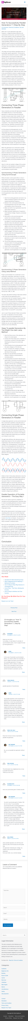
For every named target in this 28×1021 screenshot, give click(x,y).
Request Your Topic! (6, 1007)
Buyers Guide (5, 975)
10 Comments (5, 27)
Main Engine (4, 984)
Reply (24, 647)
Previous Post (14, 607)
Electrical (11, 27)
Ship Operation (5, 993)
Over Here (8, 518)
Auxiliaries (16, 27)
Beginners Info (5, 971)
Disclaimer (4, 1000)
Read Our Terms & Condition (16, 960)
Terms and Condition (6, 1003)
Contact (3, 998)
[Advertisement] (14, 880)
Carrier (3, 977)
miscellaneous (5, 989)
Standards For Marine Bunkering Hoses (14, 579)
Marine (3, 987)
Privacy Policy (5, 1005)
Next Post (14, 611)
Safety (3, 991)
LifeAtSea (4, 982)
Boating (3, 973)
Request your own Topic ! (8, 601)
